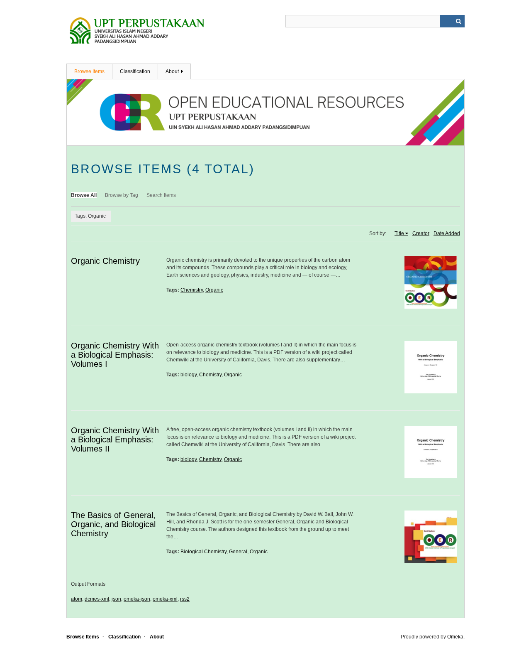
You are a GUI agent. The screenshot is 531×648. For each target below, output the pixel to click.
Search (458, 21)
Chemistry (191, 290)
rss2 (185, 599)
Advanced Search (446, 21)
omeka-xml (165, 599)
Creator (420, 233)
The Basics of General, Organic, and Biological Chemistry (113, 524)
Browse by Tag (121, 195)
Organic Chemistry (105, 260)
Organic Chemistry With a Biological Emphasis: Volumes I (115, 354)
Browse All (84, 195)
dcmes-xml (97, 599)
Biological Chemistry (203, 552)
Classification (135, 71)
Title (399, 233)
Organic (214, 290)
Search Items (161, 195)
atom (76, 599)
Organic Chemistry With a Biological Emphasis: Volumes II (115, 439)
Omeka (455, 637)
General (238, 552)
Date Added (447, 233)
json (116, 599)
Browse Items (89, 71)
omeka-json (137, 599)
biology (188, 375)
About (172, 71)
